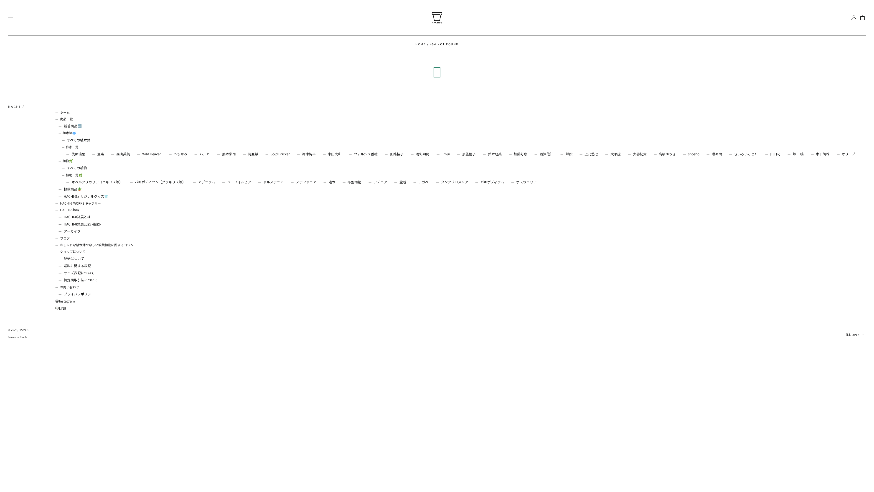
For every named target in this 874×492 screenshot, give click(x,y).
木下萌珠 (822, 153)
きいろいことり (746, 153)
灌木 (332, 181)
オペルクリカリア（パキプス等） (97, 181)
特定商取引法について (81, 279)
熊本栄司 (229, 153)
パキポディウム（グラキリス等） (160, 181)
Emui (446, 153)
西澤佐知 (546, 153)
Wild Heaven (152, 153)
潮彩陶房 (422, 153)
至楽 (100, 153)
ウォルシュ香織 (366, 153)
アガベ (423, 181)
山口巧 (775, 153)
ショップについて (73, 251)
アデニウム (206, 181)
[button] (862, 17)
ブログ (65, 238)
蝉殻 (569, 153)
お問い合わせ (69, 287)
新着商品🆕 (73, 125)
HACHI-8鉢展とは (77, 216)
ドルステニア (273, 181)
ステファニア (306, 181)
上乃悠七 (591, 153)
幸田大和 (334, 153)
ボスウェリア (526, 181)
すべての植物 (77, 167)
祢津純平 (309, 153)
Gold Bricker (280, 153)
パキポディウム (492, 181)
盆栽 (402, 181)
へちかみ (180, 153)
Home (420, 44)
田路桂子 (397, 153)
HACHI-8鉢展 (69, 210)
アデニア (380, 181)
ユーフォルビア (239, 181)
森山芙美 (123, 153)
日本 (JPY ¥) (853, 335)
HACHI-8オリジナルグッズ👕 (86, 196)
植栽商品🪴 (73, 189)
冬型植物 (354, 181)
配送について (74, 258)
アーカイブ (72, 231)
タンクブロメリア (454, 181)
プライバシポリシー (79, 294)
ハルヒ (205, 153)
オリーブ (848, 153)
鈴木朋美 (495, 153)
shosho (693, 153)
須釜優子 (469, 153)
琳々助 (717, 153)
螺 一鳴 (798, 153)
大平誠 (615, 153)
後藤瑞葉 (78, 153)
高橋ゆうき (667, 153)
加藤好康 (520, 153)
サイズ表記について (79, 272)
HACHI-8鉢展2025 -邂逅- (82, 224)
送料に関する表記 (77, 265)
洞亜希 (253, 153)
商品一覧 (66, 119)
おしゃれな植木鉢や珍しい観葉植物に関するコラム (96, 245)
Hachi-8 (16, 106)
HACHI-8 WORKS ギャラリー (80, 203)
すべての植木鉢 (78, 140)
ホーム (65, 112)
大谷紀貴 (640, 153)
